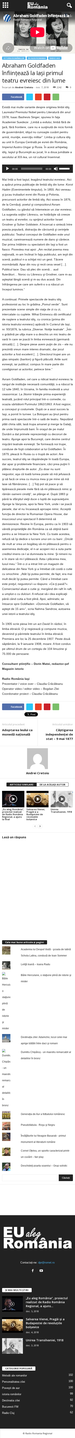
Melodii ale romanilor (14, 1375)
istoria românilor (14, 58)
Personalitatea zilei (13, 1381)
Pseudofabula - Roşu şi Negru (38, 1124)
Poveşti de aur (11, 1388)
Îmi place (64, 1198)
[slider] (65, 168)
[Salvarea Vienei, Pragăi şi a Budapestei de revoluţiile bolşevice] (37, 799)
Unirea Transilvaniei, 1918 (61, 810)
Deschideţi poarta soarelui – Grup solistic (44, 1165)
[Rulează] (7, 169)
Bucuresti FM (10, 1406)
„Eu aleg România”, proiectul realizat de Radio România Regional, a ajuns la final (13, 814)
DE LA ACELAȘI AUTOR (52, 784)
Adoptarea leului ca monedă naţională (17, 732)
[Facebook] (33, 1271)
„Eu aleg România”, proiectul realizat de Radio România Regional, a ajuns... (47, 1302)
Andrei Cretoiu (24, 87)
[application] (37, 169)
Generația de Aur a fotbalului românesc (43, 1114)
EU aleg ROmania (37, 58)
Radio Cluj (8, 1412)
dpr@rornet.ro (46, 1262)
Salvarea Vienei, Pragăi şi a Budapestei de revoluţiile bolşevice (35, 814)
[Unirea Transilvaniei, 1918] (62, 799)
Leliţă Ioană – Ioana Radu (35, 964)
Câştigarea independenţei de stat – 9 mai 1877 (59, 734)
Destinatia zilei (11, 1400)
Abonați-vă (62, 1211)
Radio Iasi (55, 58)
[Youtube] (42, 1271)
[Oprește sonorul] (56, 169)
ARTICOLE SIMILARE (21, 784)
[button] (68, 5)
